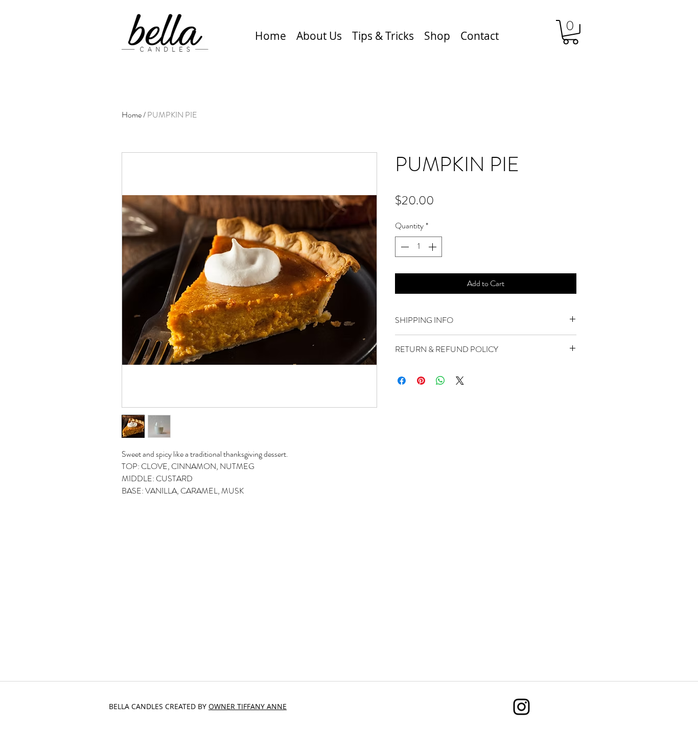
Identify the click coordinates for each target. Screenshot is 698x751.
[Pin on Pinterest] (421, 380)
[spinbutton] (418, 246)
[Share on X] (460, 380)
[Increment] (433, 246)
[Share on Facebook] (401, 380)
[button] (570, 32)
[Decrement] (404, 246)
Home (132, 115)
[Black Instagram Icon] (521, 707)
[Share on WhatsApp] (440, 380)
